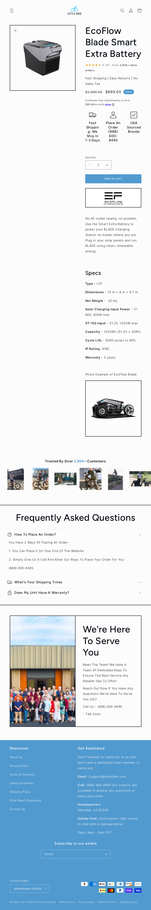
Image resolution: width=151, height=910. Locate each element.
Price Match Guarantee (25, 800)
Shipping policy (129, 902)
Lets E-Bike (26, 902)
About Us (16, 757)
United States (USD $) (28, 888)
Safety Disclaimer (22, 783)
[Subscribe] (106, 854)
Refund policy (67, 902)
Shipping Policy (20, 791)
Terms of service (107, 902)
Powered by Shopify (44, 902)
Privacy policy (86, 902)
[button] (11, 10)
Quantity (90, 157)
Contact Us (17, 809)
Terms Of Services (22, 774)
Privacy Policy (19, 766)
